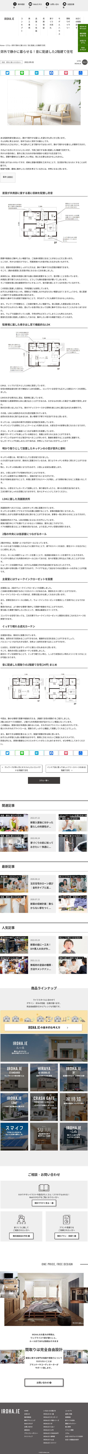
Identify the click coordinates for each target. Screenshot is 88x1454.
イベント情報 (69, 1430)
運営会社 (27, 1430)
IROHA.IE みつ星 (48, 1414)
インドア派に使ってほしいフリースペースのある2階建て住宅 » (66, 768)
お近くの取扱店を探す (78, 23)
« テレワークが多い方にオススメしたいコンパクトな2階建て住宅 (21, 768)
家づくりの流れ (51, 23)
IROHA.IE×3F (47, 1424)
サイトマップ (28, 1436)
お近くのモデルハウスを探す (74, 1436)
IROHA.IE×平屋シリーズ (51, 1420)
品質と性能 (36, 24)
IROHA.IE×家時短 (49, 1436)
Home (2, 45)
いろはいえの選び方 (49, 1411)
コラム (8, 45)
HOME (26, 1411)
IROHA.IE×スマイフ (49, 1443)
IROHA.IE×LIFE (48, 1430)
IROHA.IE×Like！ (49, 1427)
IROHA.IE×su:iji (48, 1440)
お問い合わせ (52, 5)
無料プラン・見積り (65, 1236)
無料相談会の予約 (20, 1236)
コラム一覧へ (44, 780)
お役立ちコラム (83, 41)
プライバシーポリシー (31, 1433)
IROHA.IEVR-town (83, 27)
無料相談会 (19, 5)
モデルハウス (59, 26)
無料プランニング (29, 1420)
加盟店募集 (68, 5)
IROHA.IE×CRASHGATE (51, 1433)
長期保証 (44, 23)
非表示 (10, 177)
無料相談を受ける (83, 34)
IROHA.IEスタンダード (50, 1417)
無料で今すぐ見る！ (43, 1203)
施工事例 (29, 23)
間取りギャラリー (68, 23)
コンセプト (22, 24)
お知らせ (27, 1414)
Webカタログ (35, 5)
